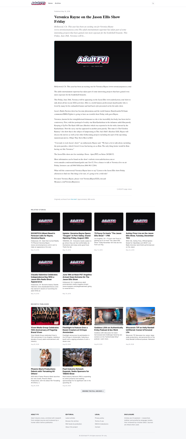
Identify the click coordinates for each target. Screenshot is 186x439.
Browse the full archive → (93, 391)
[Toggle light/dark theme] (153, 3)
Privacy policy (99, 418)
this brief (74, 199)
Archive (58, 3)
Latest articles (70, 418)
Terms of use (99, 421)
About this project (72, 427)
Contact (97, 427)
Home (50, 3)
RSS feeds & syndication (74, 424)
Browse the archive (72, 421)
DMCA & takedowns (101, 424)
